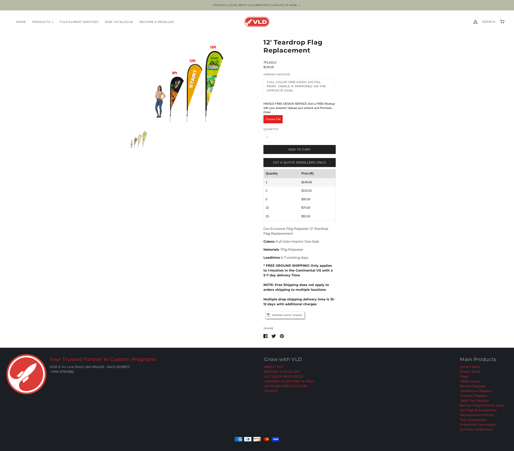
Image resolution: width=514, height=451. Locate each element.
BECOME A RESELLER (282, 372)
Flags (464, 376)
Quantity (270, 129)
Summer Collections (476, 429)
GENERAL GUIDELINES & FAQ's (289, 381)
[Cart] (502, 21)
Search (488, 21)
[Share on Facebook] (266, 335)
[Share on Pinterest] (282, 335)
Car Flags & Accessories (478, 410)
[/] (257, 21)
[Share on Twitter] (274, 335)
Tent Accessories (473, 420)
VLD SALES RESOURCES (283, 376)
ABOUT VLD (273, 367)
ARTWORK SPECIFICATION (285, 386)
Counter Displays (473, 396)
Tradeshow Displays (475, 391)
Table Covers (470, 381)
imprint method (276, 74)
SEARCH (271, 391)
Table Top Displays (474, 400)
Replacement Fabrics (477, 415)
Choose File (273, 119)
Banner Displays (473, 386)
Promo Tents (470, 372)
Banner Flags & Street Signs (482, 405)
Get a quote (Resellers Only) (299, 162)
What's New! (470, 367)
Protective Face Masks (478, 425)
